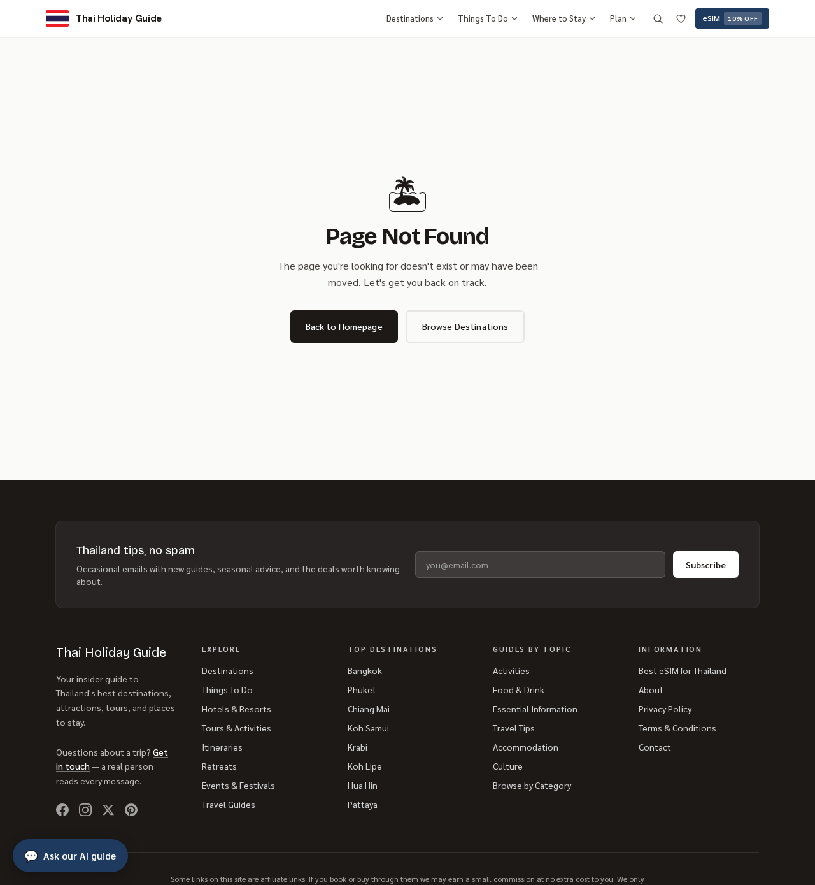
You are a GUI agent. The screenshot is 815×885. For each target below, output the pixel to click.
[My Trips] (680, 18)
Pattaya (363, 804)
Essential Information (535, 708)
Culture (508, 766)
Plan (618, 18)
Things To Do (483, 18)
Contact (655, 746)
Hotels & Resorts (236, 708)
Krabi (357, 746)
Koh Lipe (365, 766)
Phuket (362, 689)
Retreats (219, 766)
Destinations (410, 18)
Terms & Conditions (677, 727)
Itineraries (222, 746)
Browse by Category (532, 785)
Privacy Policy (665, 708)
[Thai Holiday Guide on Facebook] (62, 809)
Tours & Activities (236, 727)
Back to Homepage (344, 326)
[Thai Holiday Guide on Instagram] (85, 809)
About (651, 689)
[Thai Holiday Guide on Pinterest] (131, 809)
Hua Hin (363, 785)
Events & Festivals (238, 785)
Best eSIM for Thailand (682, 670)
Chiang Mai (369, 708)
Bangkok (365, 670)
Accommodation (525, 746)
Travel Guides (228, 804)
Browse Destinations (465, 326)
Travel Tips (514, 727)
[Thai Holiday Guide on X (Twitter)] (108, 809)
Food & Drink (518, 689)
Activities (511, 670)
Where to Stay (559, 18)
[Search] (658, 18)
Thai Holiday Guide (111, 652)
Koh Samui (368, 727)
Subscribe (706, 564)
